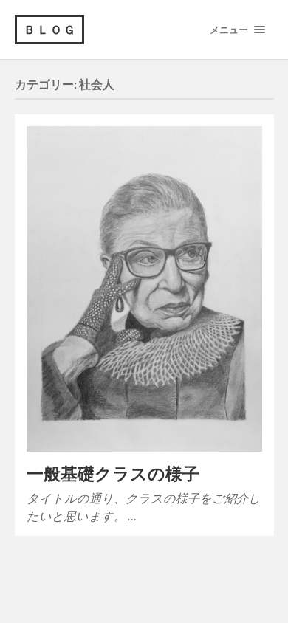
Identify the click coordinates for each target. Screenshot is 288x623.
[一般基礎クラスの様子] (144, 289)
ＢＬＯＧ (50, 29)
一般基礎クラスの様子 (113, 473)
